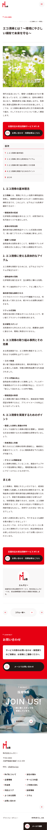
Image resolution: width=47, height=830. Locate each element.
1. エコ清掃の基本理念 (15, 153)
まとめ (9, 177)
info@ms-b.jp (13, 766)
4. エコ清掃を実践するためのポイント (21, 171)
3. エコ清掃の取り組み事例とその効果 (21, 165)
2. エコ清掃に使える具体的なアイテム (21, 159)
